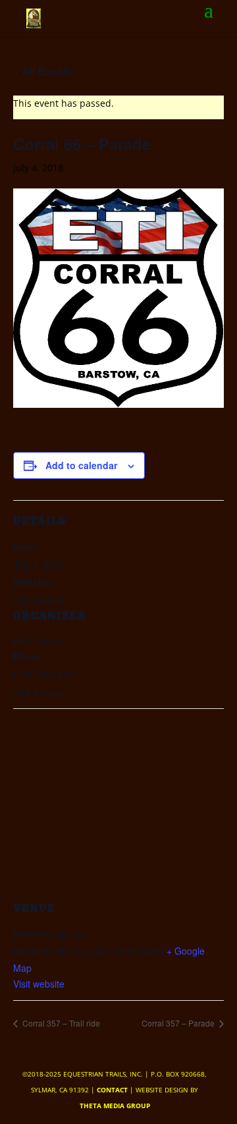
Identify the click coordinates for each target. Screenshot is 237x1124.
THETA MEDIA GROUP (115, 1105)
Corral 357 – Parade (179, 1022)
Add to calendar (81, 465)
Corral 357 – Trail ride (60, 1022)
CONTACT (112, 1089)
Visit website (39, 983)
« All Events (42, 70)
